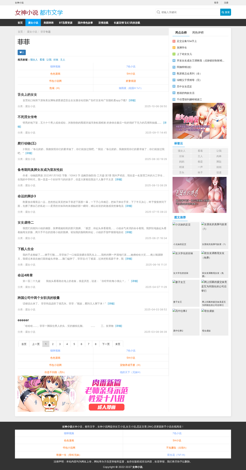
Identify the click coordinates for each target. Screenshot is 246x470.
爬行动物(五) (27, 143)
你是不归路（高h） (55, 372)
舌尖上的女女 (27, 94)
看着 (42, 59)
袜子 (200, 172)
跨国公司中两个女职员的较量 (39, 298)
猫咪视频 (55, 66)
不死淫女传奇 (27, 117)
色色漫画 (55, 73)
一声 (200, 166)
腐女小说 (33, 22)
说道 (219, 172)
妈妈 (181, 161)
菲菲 (43, 31)
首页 (20, 22)
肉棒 (219, 156)
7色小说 (130, 66)
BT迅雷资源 (65, 22)
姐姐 (219, 166)
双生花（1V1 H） (177, 454)
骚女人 (34, 59)
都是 (200, 161)
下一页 (106, 344)
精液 (181, 166)
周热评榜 (198, 32)
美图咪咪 (49, 22)
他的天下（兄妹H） (131, 372)
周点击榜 (181, 32)
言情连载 (103, 22)
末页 (117, 344)
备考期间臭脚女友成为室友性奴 (40, 169)
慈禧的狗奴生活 (185, 92)
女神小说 (67, 426)
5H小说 (131, 73)
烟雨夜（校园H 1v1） (131, 88)
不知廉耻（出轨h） (177, 447)
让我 (49, 59)
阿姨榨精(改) (184, 66)
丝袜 (55, 59)
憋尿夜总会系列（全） (189, 73)
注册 (226, 2)
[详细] (132, 100)
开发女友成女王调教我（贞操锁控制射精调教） (201, 60)
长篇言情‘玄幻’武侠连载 (127, 22)
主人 (62, 59)
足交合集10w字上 (187, 41)
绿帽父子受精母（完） (189, 79)
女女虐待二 (26, 222)
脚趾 (219, 161)
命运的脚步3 (27, 196)
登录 (216, 2)
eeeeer (23, 320)
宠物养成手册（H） (131, 364)
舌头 (181, 172)
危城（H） (55, 88)
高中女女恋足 (184, 86)
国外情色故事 (85, 22)
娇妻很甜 (131, 80)
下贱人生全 (26, 249)
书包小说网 (55, 80)
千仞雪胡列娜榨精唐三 (189, 99)
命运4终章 (25, 275)
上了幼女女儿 (184, 53)
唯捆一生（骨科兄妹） (69, 454)
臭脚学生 (182, 47)
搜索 (227, 12)
